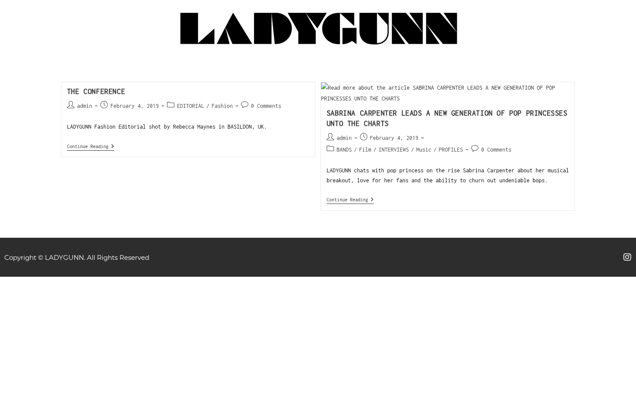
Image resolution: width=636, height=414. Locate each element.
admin (84, 106)
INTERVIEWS (394, 149)
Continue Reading (90, 146)
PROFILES (451, 149)
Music (423, 149)
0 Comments (266, 106)
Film (365, 149)
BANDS (344, 149)
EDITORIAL (190, 106)
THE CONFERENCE (96, 91)
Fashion (222, 106)
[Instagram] (627, 257)
